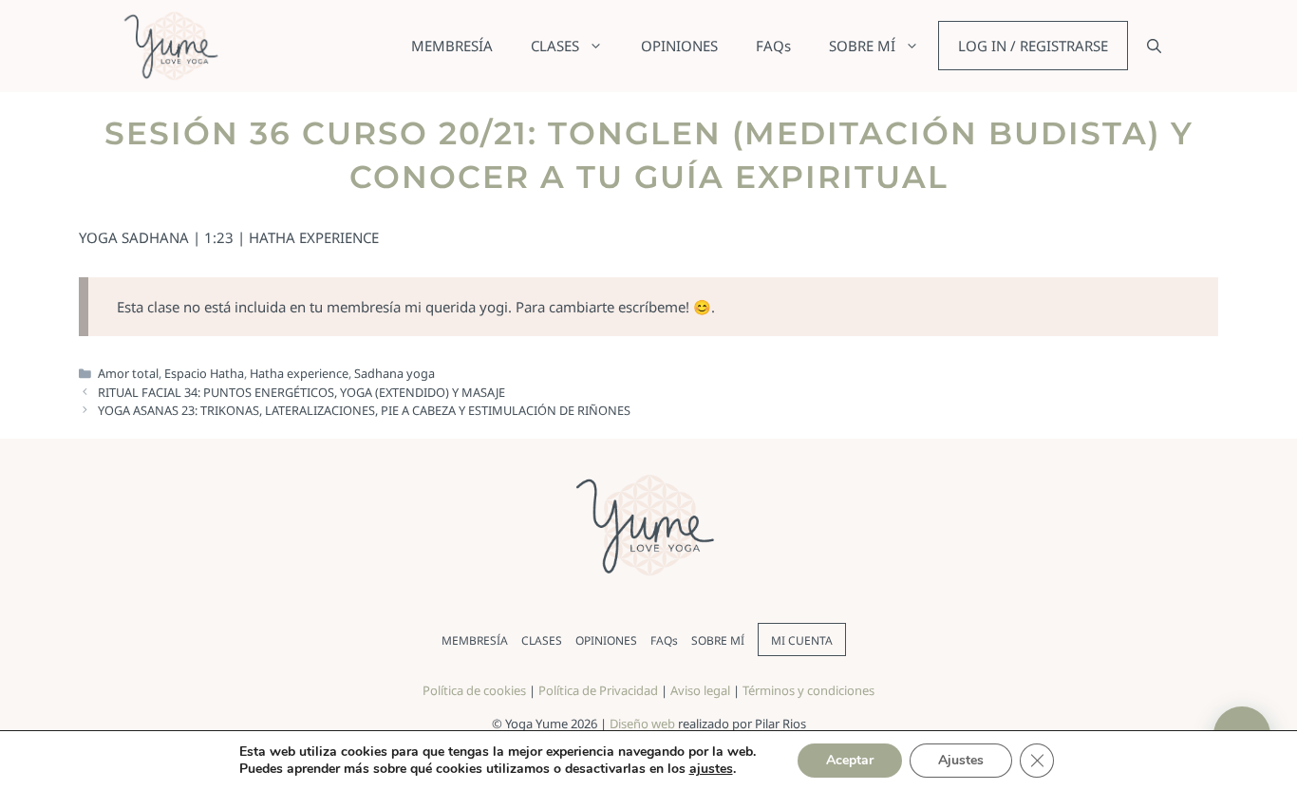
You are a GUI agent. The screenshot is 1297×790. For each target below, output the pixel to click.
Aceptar (850, 760)
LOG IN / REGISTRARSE (1033, 45)
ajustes (711, 769)
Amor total (128, 373)
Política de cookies (474, 690)
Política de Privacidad (598, 690)
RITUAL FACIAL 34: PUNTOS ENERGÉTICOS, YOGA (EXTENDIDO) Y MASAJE (301, 392)
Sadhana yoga (394, 373)
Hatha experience (299, 373)
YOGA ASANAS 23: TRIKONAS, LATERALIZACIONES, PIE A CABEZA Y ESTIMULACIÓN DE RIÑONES (364, 410)
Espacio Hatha (204, 373)
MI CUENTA (802, 640)
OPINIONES (679, 45)
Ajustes (961, 760)
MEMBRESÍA (452, 45)
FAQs (773, 45)
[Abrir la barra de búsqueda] (1154, 45)
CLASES (555, 45)
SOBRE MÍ (862, 45)
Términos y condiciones (808, 690)
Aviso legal (700, 690)
